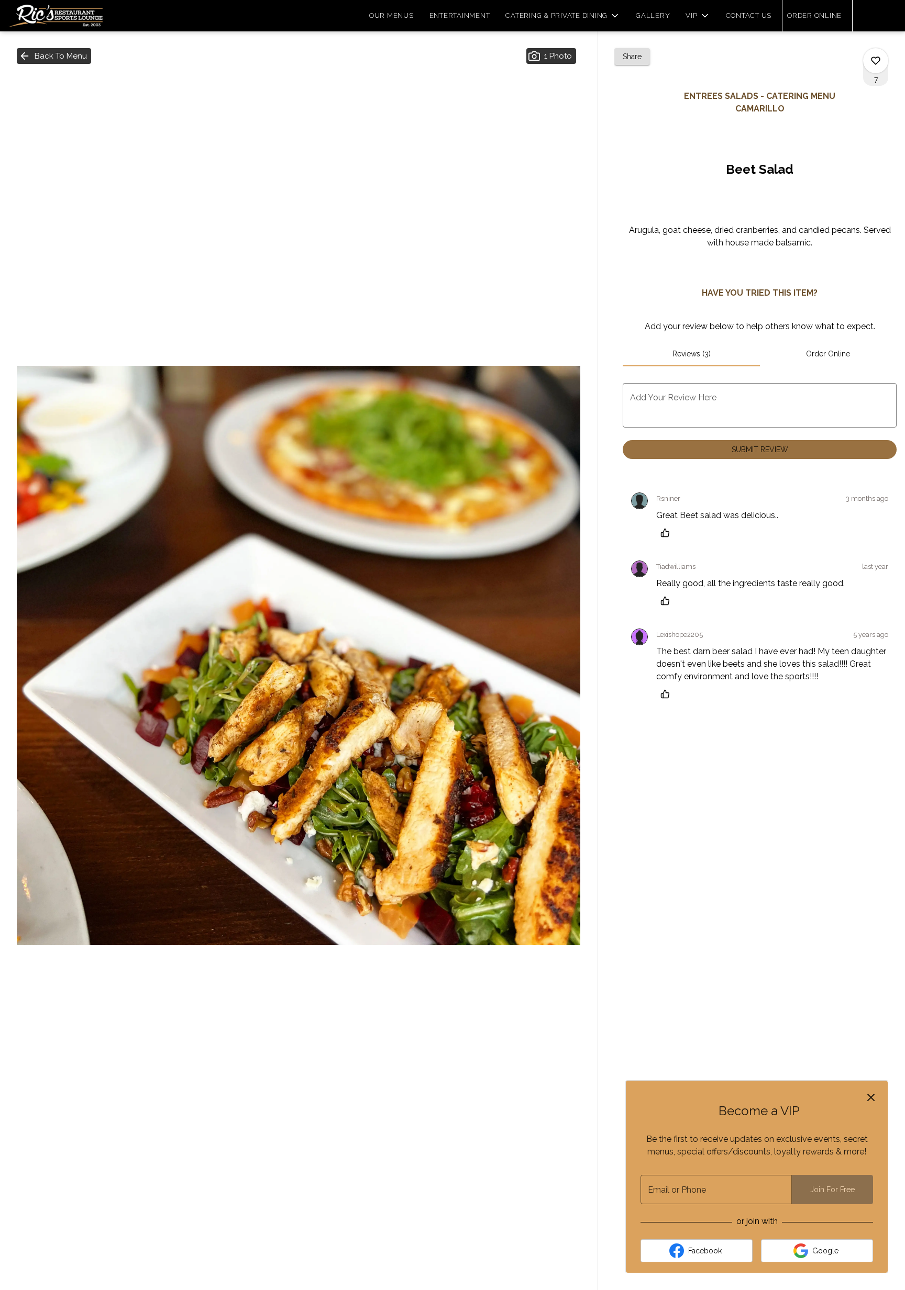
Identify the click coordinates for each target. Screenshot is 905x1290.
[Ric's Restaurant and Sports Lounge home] (55, 16)
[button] (562, 15)
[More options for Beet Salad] (875, 60)
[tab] (691, 353)
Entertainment (459, 15)
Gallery (653, 15)
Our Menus (391, 15)
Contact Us (749, 15)
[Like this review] (667, 533)
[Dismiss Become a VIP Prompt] (871, 1097)
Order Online (814, 15)
